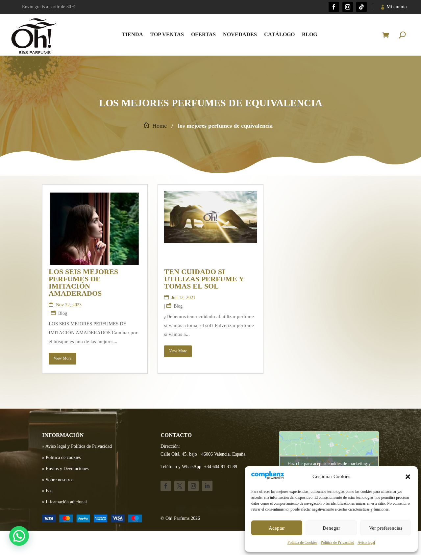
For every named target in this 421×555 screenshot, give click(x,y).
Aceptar (277, 528)
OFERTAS (203, 34)
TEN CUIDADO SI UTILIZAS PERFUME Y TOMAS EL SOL (204, 278)
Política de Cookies (302, 542)
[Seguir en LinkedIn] (207, 486)
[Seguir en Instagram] (347, 7)
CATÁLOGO (279, 34)
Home (159, 125)
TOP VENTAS (167, 34)
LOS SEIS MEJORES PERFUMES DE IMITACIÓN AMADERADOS (83, 282)
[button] (408, 476)
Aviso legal (366, 542)
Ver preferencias (385, 528)
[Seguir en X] (179, 486)
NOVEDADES (240, 34)
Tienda (132, 34)
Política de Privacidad (337, 542)
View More (62, 358)
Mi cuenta (396, 6)
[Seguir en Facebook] (334, 7)
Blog (309, 34)
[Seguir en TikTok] (361, 7)
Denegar (331, 528)
